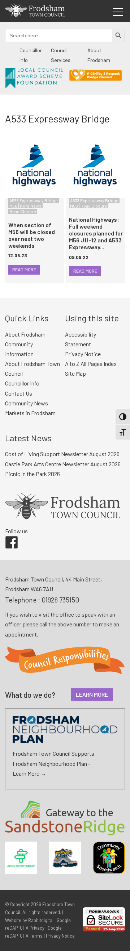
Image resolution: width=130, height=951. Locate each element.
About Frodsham (25, 334)
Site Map (75, 373)
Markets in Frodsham (30, 412)
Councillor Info (22, 383)
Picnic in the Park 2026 (32, 473)
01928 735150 (60, 600)
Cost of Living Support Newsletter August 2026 (62, 453)
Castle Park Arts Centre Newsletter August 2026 (63, 463)
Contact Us (18, 393)
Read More (24, 269)
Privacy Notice (83, 353)
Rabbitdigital (40, 920)
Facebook (6, 536)
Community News (26, 403)
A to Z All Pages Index (91, 363)
